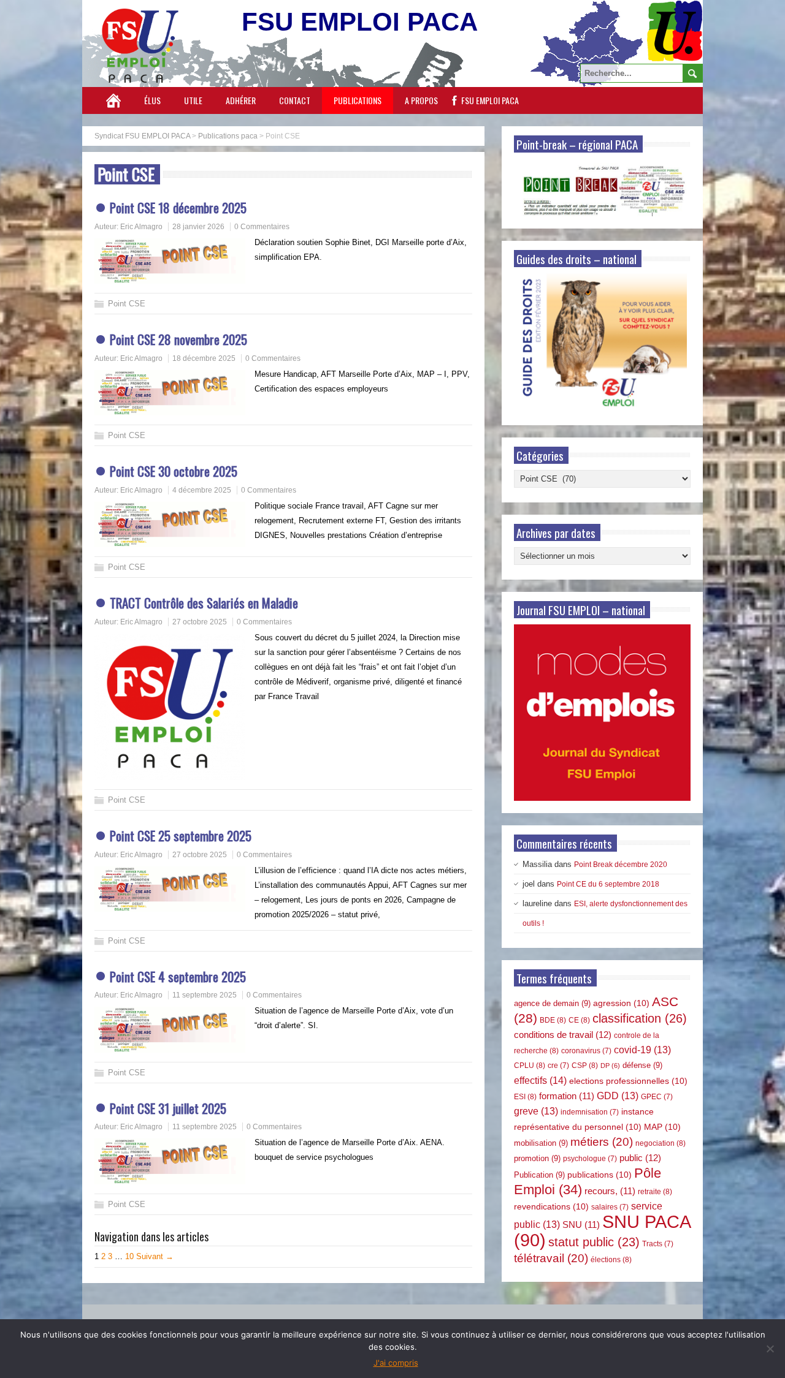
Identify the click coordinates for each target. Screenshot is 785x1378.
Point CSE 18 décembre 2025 (178, 207)
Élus (152, 100)
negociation (660, 1143)
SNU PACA (602, 1230)
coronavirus (586, 1050)
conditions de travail (562, 1034)
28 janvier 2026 (198, 226)
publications (599, 1174)
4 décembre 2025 (201, 490)
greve (536, 1111)
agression (621, 1003)
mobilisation (541, 1143)
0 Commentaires (261, 226)
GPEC (657, 1096)
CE (579, 1020)
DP (610, 1065)
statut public (594, 1242)
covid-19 (642, 1050)
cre (558, 1065)
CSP (585, 1065)
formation (566, 1096)
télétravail (551, 1258)
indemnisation (590, 1112)
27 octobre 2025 (199, 622)
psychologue (590, 1158)
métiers (601, 1141)
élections (611, 1259)
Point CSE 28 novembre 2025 (178, 339)
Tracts (657, 1243)
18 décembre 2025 (204, 358)
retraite (655, 1191)
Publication (539, 1174)
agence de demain (552, 1003)
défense (642, 1065)
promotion (537, 1158)
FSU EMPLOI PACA (490, 100)
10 (129, 1256)
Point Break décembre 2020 (620, 864)
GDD (617, 1096)
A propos (421, 100)
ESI (525, 1096)
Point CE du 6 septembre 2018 (608, 884)
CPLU (529, 1065)
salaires (610, 1207)
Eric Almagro (141, 226)
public (640, 1158)
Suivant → (155, 1256)
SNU (581, 1225)
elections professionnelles (628, 1081)
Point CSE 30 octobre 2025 (173, 470)
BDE (553, 1020)
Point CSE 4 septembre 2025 (178, 976)
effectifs (540, 1080)
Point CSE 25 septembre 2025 (180, 835)
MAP (662, 1127)
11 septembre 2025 (204, 995)
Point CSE (126, 303)
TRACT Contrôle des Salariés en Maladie (204, 602)
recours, (609, 1191)
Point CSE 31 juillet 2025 (168, 1108)
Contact (294, 100)
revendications (551, 1206)
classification (639, 1018)
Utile (193, 100)
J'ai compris (395, 1363)
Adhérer (241, 100)
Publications (357, 100)
